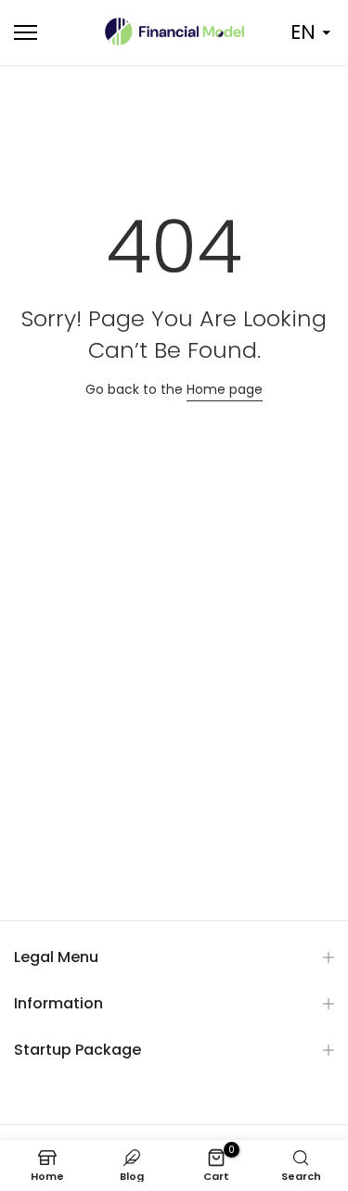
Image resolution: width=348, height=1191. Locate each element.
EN (303, 32)
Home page (225, 389)
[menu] (49, 32)
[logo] (174, 31)
